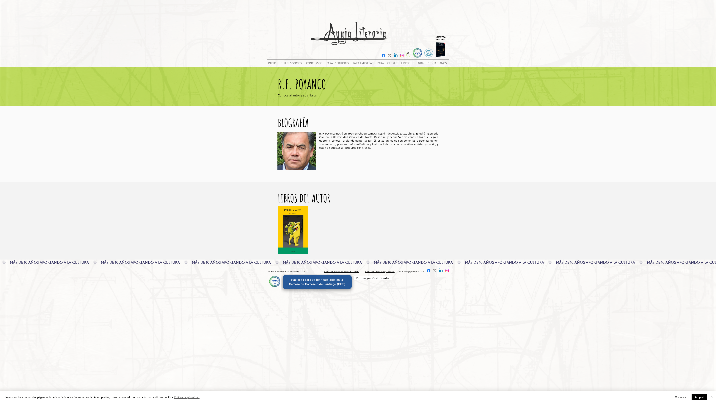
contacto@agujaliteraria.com (411, 271)
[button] (315, 61)
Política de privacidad (187, 397)
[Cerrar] (711, 397)
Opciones (680, 397)
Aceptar (699, 397)
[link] (408, 54)
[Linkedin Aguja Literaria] (396, 55)
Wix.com (301, 271)
